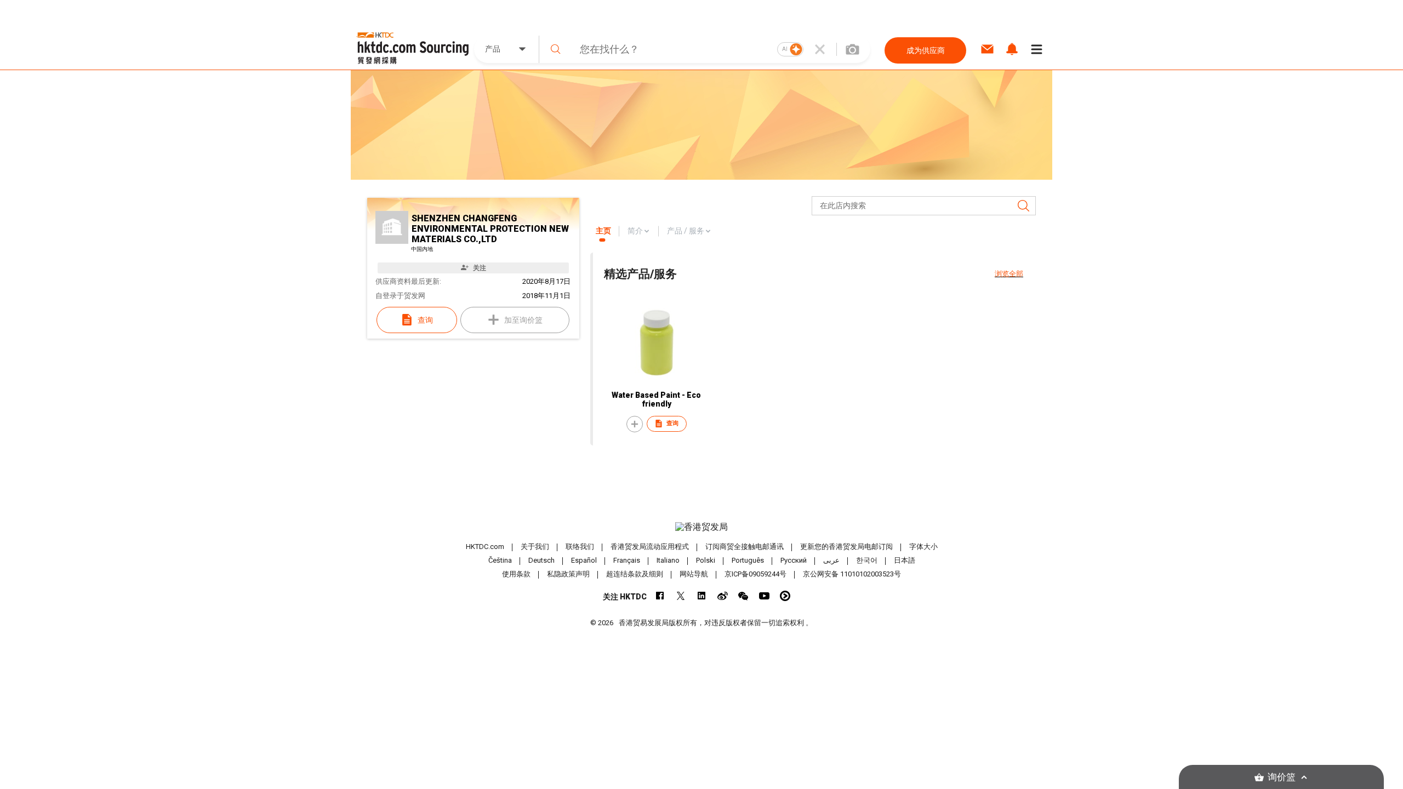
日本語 (904, 560)
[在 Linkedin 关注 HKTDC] (702, 596)
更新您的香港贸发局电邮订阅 (846, 546)
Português (748, 560)
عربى (831, 560)
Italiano (668, 560)
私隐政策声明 (568, 574)
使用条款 (516, 574)
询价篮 (1282, 777)
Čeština (500, 560)
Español (584, 560)
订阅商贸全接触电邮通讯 (744, 546)
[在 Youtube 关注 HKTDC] (764, 596)
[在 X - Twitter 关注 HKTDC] (681, 596)
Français (626, 560)
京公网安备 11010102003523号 (852, 574)
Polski (705, 560)
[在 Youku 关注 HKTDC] (785, 596)
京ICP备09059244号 (755, 574)
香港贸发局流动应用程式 (650, 546)
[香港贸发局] (701, 527)
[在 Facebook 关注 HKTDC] (660, 596)
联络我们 (580, 546)
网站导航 (694, 574)
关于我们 (535, 546)
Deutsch (541, 560)
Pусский (793, 560)
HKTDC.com (485, 546)
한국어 (866, 560)
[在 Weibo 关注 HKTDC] (722, 596)
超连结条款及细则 (634, 574)
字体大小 (923, 546)
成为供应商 (925, 50)
